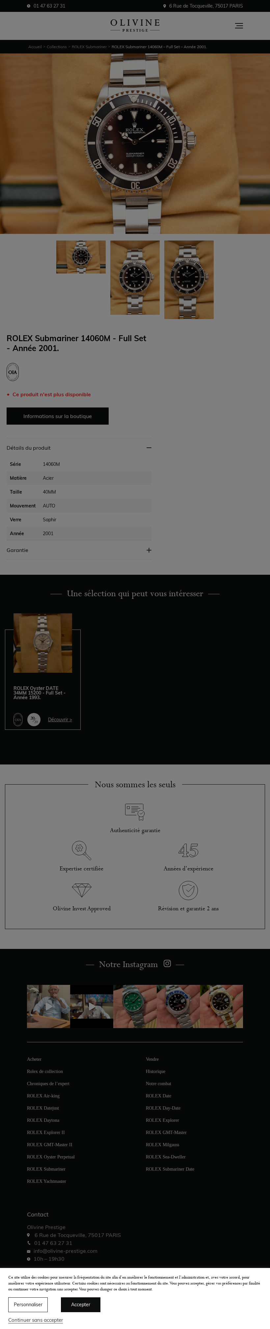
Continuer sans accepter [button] (35, 1319)
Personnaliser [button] (28, 1305)
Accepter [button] (80, 1305)
